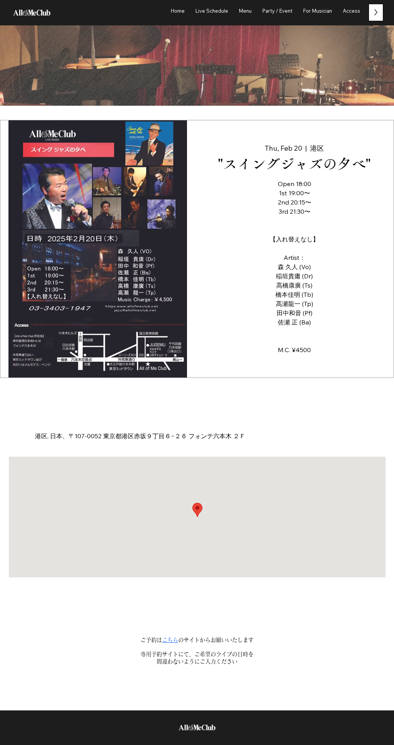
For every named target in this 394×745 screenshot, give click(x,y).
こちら (170, 640)
